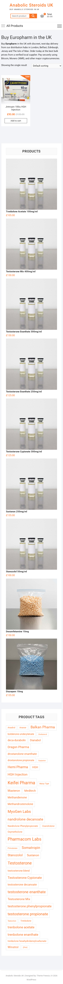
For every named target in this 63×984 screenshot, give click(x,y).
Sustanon (33, 855)
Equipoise (42, 761)
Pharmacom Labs (24, 839)
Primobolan (12, 848)
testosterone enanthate (27, 892)
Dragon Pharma (18, 747)
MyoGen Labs (19, 811)
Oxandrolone (48, 826)
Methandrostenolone (20, 804)
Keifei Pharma (21, 782)
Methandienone (17, 797)
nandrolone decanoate (25, 819)
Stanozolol (15, 855)
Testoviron (12, 921)
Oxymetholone (15, 831)
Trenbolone (25, 921)
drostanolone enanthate (22, 753)
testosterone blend (19, 870)
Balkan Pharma (43, 727)
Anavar (22, 727)
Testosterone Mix (19, 899)
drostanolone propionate (21, 760)
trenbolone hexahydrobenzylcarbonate (27, 941)
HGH (35, 767)
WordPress (31, 979)
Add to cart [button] (16, 120)
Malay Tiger (44, 784)
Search (33, 16)
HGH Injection (18, 774)
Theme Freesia (43, 975)
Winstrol (13, 947)
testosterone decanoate (22, 884)
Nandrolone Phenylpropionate (23, 826)
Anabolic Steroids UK (31, 5)
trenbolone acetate (21, 927)
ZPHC (25, 947)
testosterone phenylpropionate (30, 906)
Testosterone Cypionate (25, 878)
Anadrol (11, 727)
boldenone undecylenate (21, 734)
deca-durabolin (17, 740)
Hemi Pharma (18, 767)
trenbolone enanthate (23, 934)
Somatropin (31, 847)
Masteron (14, 790)
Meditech (30, 790)
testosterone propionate (28, 914)
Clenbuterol (42, 734)
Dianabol (35, 740)
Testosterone (20, 863)
